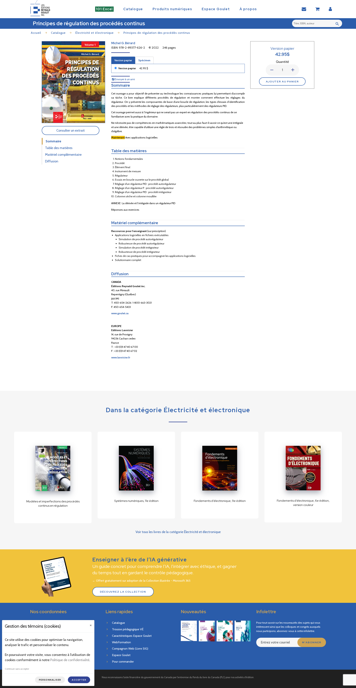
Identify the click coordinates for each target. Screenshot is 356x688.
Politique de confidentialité (69, 660)
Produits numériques (172, 9)
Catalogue (133, 9)
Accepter (79, 679)
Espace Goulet (216, 9)
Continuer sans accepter (17, 668)
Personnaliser (50, 679)
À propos (248, 9)
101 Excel (104, 9)
